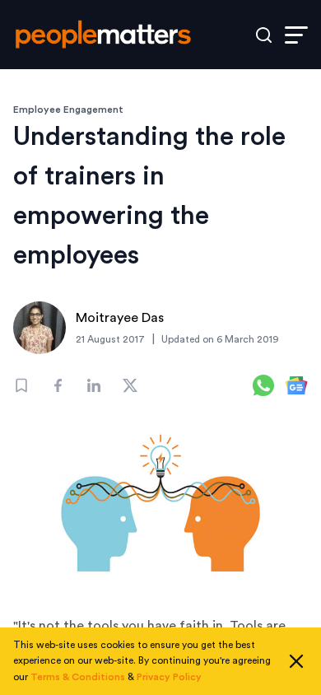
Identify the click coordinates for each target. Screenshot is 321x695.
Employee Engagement (68, 109)
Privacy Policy (169, 677)
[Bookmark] (21, 385)
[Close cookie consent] (296, 661)
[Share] (57, 385)
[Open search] (264, 35)
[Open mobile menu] (296, 35)
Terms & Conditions (77, 677)
